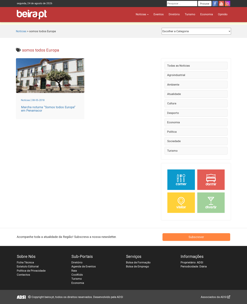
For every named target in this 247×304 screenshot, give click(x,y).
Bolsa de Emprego (137, 266)
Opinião (223, 14)
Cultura (171, 103)
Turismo (190, 14)
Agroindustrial (176, 75)
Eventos (159, 14)
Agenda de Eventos (83, 266)
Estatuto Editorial (28, 266)
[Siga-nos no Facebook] (215, 3)
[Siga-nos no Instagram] (227, 3)
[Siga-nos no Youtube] (221, 3)
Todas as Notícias (178, 65)
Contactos (23, 274)
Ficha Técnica (25, 262)
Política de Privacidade (31, 270)
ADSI (120, 297)
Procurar (204, 3)
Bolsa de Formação (138, 262)
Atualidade (174, 94)
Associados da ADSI (214, 297)
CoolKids (77, 274)
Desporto (173, 113)
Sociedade (174, 141)
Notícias (141, 14)
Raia (74, 270)
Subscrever (196, 237)
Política (172, 131)
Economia (206, 14)
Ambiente (173, 84)
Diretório (174, 14)
